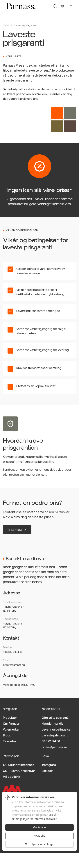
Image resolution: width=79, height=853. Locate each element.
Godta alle (39, 827)
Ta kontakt (14, 530)
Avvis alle (39, 835)
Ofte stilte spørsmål (55, 717)
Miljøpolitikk (11, 776)
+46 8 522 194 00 (12, 651)
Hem (6, 25)
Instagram (49, 765)
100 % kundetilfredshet (18, 765)
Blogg (7, 735)
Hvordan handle (53, 723)
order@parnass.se (54, 747)
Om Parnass (11, 723)
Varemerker (11, 729)
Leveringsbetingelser (57, 729)
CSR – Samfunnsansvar (19, 771)
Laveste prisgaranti (55, 735)
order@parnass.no (14, 664)
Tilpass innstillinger (42, 844)
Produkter (10, 717)
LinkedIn (47, 771)
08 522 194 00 (51, 741)
